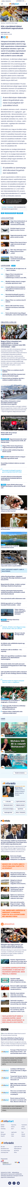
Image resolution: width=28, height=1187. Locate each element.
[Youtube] (18, 1183)
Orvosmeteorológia (5, 1150)
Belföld (2, 1124)
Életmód (23, 1128)
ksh (3, 213)
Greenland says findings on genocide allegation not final (13, 1108)
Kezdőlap (4, 207)
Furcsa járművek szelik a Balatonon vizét (13, 598)
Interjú (23, 1126)
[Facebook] (14, 1183)
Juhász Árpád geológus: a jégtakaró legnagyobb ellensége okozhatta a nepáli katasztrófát (13, 578)
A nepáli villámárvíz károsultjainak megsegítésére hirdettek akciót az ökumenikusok (11, 478)
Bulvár (2, 1132)
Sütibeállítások (10, 1177)
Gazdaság (10, 207)
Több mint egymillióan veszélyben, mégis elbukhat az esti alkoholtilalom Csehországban (13, 657)
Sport (12, 1128)
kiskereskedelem (10, 213)
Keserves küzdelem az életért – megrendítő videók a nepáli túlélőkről (11, 565)
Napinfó (3, 1136)
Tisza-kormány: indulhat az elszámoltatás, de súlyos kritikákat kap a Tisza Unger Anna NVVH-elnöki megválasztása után (14, 842)
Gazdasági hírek (4, 1152)
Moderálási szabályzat (13, 1175)
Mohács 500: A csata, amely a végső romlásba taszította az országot (13, 866)
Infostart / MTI (5, 32)
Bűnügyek (3, 1134)
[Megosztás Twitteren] (4, 37)
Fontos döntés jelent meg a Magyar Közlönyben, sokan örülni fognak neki (13, 486)
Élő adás (9, 801)
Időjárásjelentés (17, 1148)
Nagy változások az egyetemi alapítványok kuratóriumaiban (12, 528)
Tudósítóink (24, 1124)
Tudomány (13, 1124)
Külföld (2, 1126)
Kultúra (13, 1126)
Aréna (15, 1152)
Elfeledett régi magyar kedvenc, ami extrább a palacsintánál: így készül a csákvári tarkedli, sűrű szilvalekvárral (12, 946)
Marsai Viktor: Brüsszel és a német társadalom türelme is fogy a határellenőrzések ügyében (11, 403)
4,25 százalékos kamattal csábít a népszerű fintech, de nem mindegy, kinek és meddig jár (14, 673)
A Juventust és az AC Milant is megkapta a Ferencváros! (10, 701)
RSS (5, 1177)
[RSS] (9, 1183)
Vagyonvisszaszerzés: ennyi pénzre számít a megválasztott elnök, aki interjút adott (14, 440)
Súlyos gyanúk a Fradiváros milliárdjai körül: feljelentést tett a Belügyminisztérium (13, 707)
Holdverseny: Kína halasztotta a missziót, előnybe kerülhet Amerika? (12, 510)
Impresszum (11, 1174)
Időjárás (23, 1136)
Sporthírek (16, 1150)
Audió (12, 1134)
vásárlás (19, 213)
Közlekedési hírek (5, 1148)
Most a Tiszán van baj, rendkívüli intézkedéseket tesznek (9, 546)
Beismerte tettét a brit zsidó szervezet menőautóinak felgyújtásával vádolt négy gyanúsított (13, 665)
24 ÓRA (13, 265)
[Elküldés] (7, 37)
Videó (12, 1136)
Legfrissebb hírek (18, 1146)
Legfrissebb (14, 1132)
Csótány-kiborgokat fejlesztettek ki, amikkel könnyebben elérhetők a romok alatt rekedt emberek (13, 592)
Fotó (23, 1132)
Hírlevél (23, 1134)
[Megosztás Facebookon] (2, 37)
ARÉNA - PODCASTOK (6, 1)
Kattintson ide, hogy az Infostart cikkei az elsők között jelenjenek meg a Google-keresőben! (14, 201)
